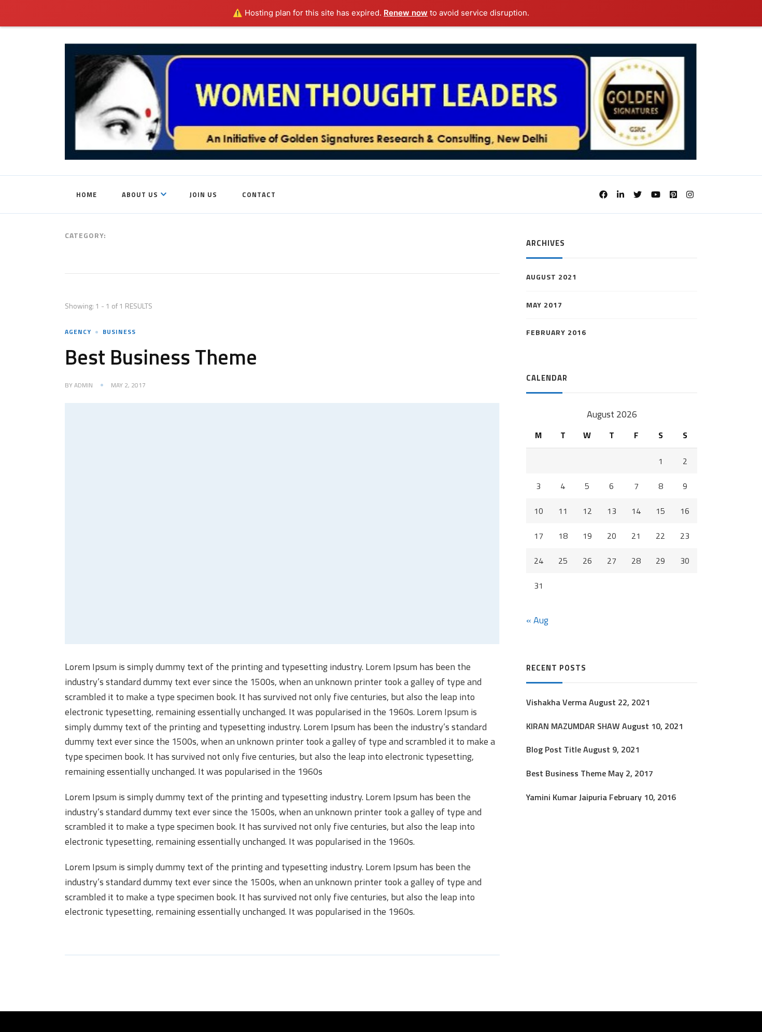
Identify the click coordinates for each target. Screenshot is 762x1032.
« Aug (537, 620)
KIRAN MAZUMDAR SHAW (573, 726)
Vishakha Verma (556, 702)
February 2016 (556, 332)
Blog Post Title (553, 749)
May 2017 (544, 304)
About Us (140, 194)
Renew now (406, 13)
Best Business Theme (161, 357)
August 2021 (551, 276)
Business (119, 332)
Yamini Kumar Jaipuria (566, 797)
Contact (259, 194)
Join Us (203, 194)
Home (86, 194)
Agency (78, 332)
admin (83, 385)
